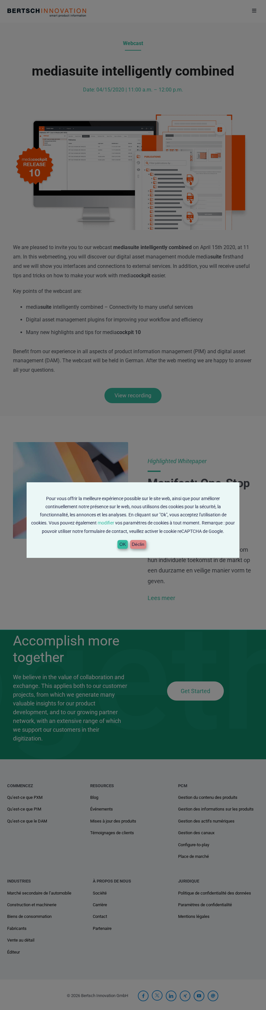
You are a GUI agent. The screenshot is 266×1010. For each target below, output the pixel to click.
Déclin (138, 544)
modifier (106, 522)
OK (122, 544)
